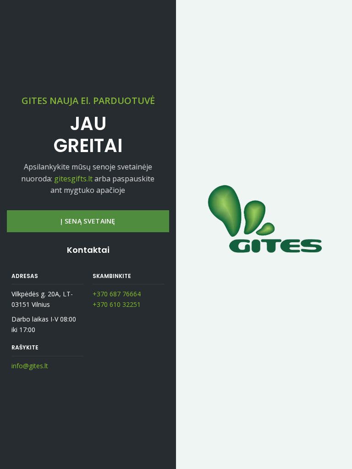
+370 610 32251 (117, 304)
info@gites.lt (29, 365)
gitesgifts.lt (73, 179)
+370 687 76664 (117, 293)
